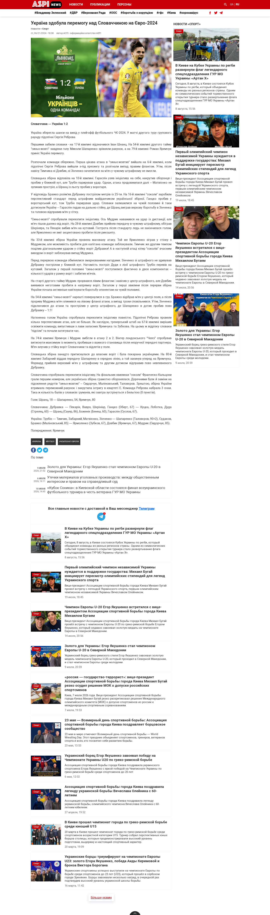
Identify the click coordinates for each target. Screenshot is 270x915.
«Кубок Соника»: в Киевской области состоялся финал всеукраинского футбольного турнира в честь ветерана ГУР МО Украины (106, 490)
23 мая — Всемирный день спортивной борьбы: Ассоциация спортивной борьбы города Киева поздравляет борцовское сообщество (116, 724)
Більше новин (101, 897)
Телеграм (146, 508)
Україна (37, 442)
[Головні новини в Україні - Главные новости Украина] (47, 4)
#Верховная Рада (93, 12)
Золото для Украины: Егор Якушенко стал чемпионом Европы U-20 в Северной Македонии (110, 648)
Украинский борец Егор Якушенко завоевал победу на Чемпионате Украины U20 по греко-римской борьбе (110, 758)
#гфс (160, 12)
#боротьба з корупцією (137, 12)
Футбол (50, 442)
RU (237, 4)
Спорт (45, 29)
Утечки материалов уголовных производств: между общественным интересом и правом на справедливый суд (103, 479)
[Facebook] (33, 450)
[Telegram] (45, 450)
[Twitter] (39, 450)
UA (231, 4)
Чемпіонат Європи (69, 442)
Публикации (100, 4)
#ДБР (74, 12)
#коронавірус (188, 12)
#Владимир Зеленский (50, 12)
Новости (76, 4)
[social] (210, 13)
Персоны (122, 4)
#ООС (113, 12)
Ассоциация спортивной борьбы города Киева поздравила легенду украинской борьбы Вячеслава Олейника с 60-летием (114, 791)
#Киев (171, 12)
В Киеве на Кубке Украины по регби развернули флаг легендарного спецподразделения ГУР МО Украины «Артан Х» (115, 533)
